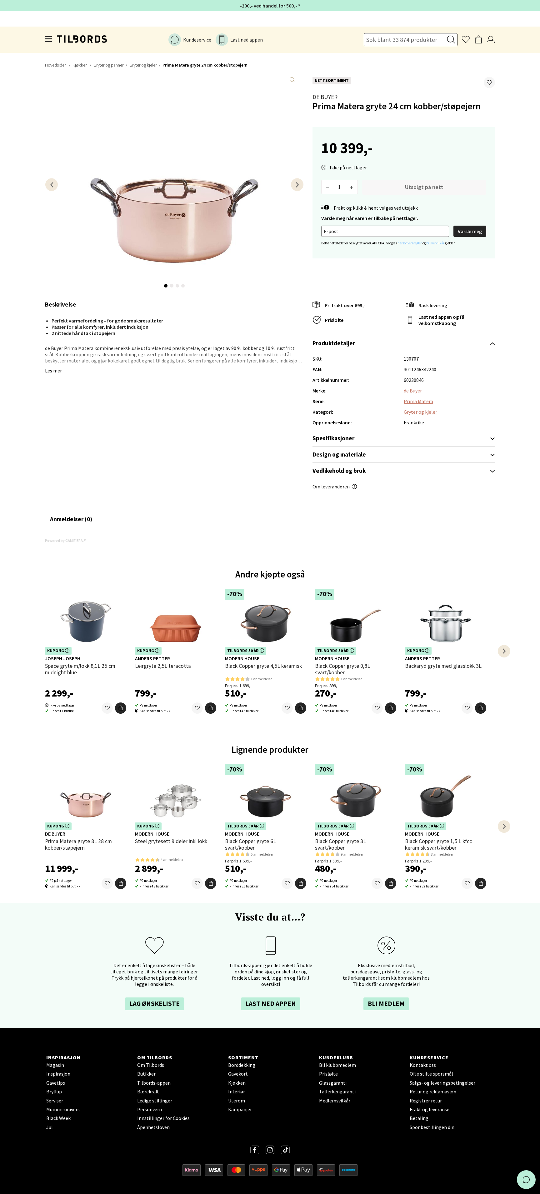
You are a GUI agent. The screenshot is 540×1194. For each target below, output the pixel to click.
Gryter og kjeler (143, 65)
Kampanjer (240, 1109)
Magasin (55, 1065)
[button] (489, 82)
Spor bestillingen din (432, 1127)
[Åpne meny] (48, 39)
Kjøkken (80, 65)
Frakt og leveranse (429, 1109)
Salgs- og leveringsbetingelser (442, 1083)
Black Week (58, 1118)
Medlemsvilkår (334, 1100)
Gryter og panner (108, 65)
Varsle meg (470, 231)
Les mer (53, 370)
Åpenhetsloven (153, 1127)
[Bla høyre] (297, 184)
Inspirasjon (58, 1074)
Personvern (149, 1109)
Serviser (54, 1100)
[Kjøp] (120, 708)
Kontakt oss (423, 1065)
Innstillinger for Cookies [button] (163, 1118)
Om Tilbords (150, 1065)
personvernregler (410, 243)
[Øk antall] (351, 187)
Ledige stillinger (154, 1100)
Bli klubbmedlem (337, 1065)
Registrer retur (426, 1100)
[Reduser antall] (328, 187)
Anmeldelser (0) (71, 519)
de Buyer (325, 97)
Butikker (146, 1074)
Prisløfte (334, 320)
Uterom (236, 1100)
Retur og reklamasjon (433, 1091)
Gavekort (238, 1074)
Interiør (236, 1091)
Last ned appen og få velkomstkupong (441, 320)
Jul (49, 1127)
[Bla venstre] (51, 184)
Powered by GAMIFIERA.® (65, 540)
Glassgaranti (333, 1083)
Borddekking (241, 1065)
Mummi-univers (63, 1109)
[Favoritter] (107, 708)
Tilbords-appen (154, 1083)
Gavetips (55, 1083)
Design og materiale (339, 454)
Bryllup (54, 1091)
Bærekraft (148, 1091)
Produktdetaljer (333, 343)
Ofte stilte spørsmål (431, 1074)
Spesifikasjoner (333, 438)
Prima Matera (418, 401)
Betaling (419, 1118)
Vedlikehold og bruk (339, 470)
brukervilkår (435, 243)
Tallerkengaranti (337, 1091)
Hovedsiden (56, 65)
